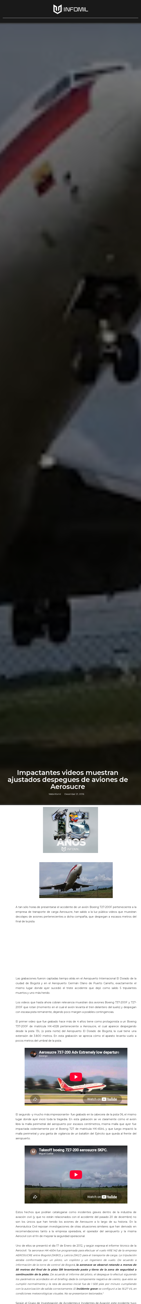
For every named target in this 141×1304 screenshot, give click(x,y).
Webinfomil (55, 794)
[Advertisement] (76, 952)
